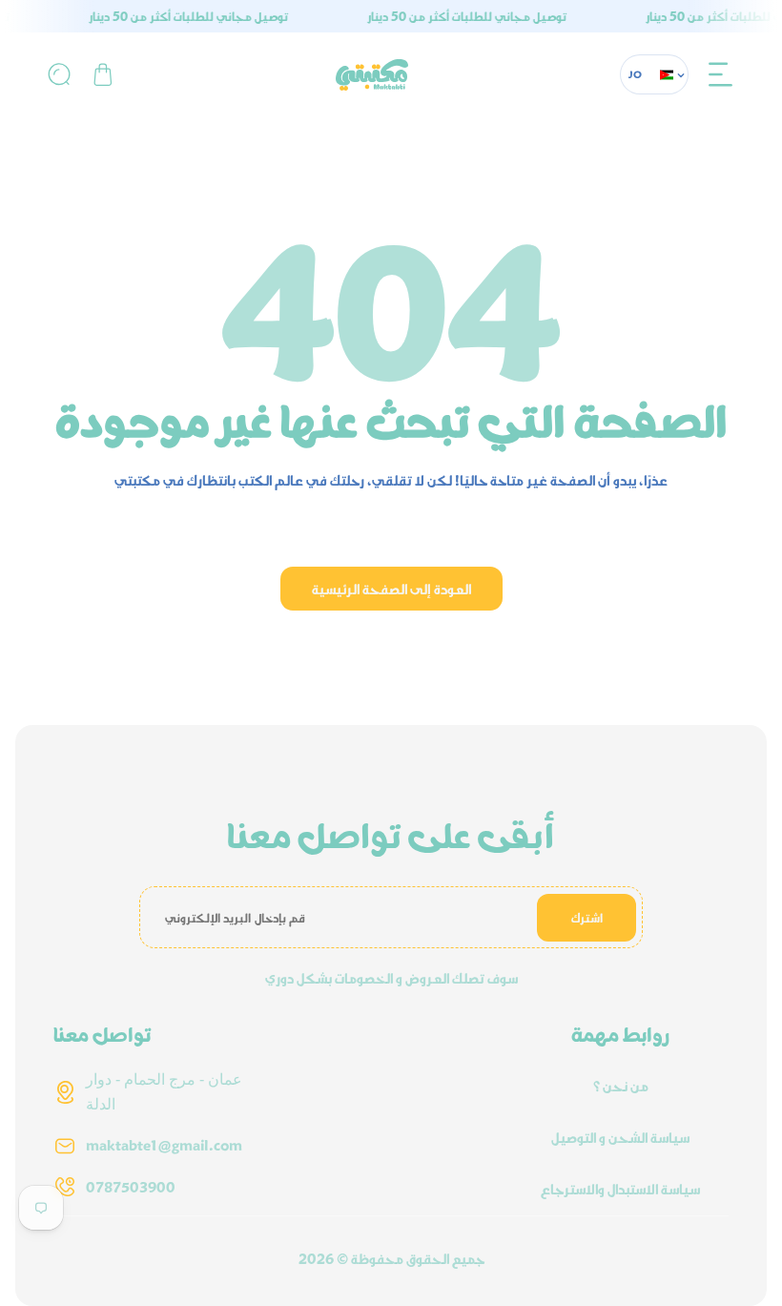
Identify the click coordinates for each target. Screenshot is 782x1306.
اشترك (587, 917)
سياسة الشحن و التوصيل (620, 1137)
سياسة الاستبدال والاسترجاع (620, 1188)
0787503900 (130, 1186)
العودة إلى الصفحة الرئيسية (391, 588)
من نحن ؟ (620, 1085)
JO (635, 74)
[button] (721, 74)
